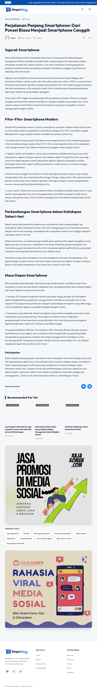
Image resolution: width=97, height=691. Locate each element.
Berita (38, 660)
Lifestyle (70, 672)
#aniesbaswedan (26, 538)
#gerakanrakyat (12, 533)
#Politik (26, 533)
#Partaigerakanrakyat (42, 533)
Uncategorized (12, 19)
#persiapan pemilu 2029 (15, 543)
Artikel (69, 664)
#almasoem (11, 538)
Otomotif (70, 660)
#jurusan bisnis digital (44, 538)
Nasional (70, 655)
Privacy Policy (41, 664)
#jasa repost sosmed (64, 538)
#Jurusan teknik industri (63, 533)
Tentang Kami (41, 668)
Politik (69, 668)
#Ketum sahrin (81, 533)
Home (38, 655)
